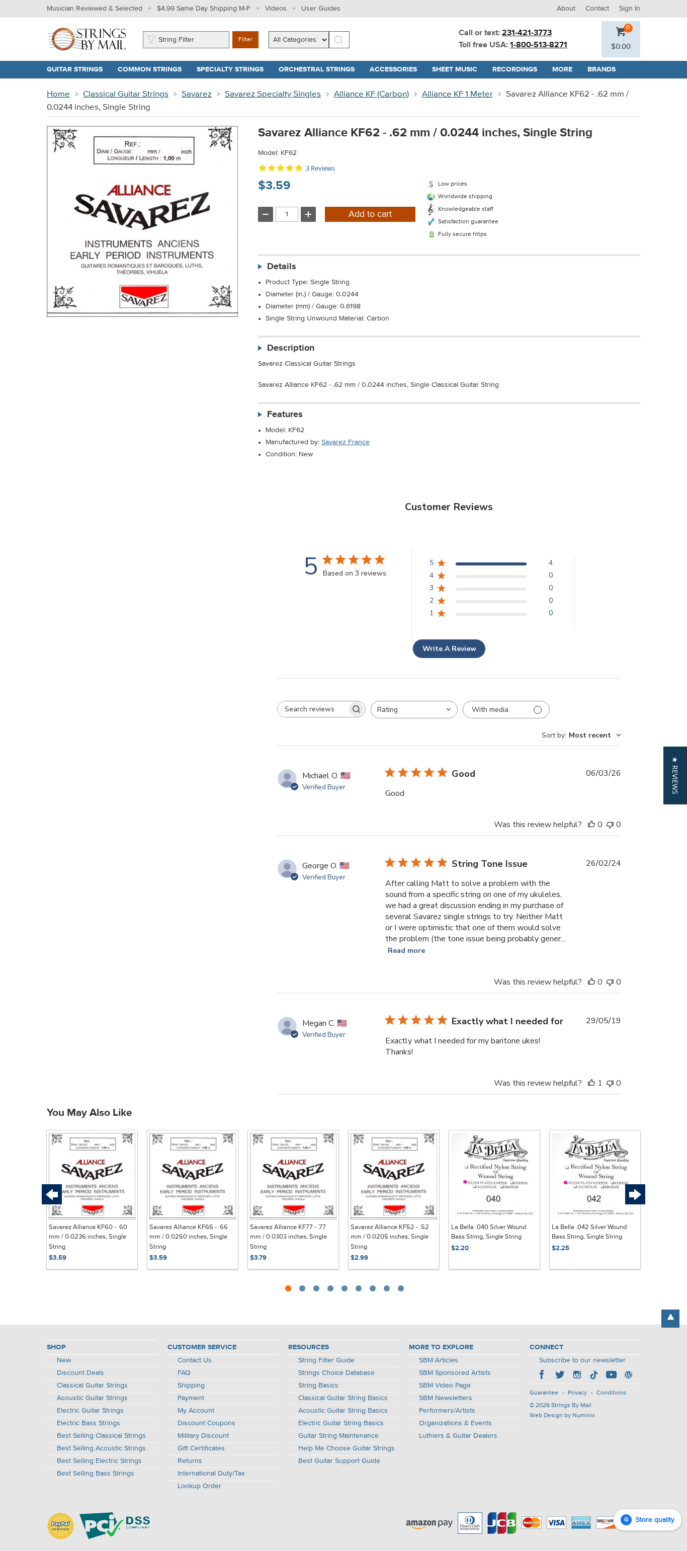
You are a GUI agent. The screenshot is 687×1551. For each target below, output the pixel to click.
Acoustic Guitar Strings (92, 1398)
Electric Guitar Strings (90, 1410)
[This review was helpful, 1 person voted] (591, 1083)
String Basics (318, 1385)
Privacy (577, 1393)
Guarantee (544, 1393)
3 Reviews (320, 168)
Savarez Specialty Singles (273, 94)
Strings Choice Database (336, 1372)
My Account (196, 1410)
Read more (406, 950)
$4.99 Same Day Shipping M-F (203, 8)
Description (290, 348)
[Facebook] (542, 1375)
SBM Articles (438, 1360)
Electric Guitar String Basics (341, 1423)
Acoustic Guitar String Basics (343, 1410)
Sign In (629, 8)
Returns (190, 1460)
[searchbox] (312, 709)
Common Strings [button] (153, 69)
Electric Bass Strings (88, 1423)
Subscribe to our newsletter (582, 1360)
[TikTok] (594, 1375)
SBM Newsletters (445, 1398)
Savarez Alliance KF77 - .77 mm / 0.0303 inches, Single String (288, 1237)
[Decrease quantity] (265, 214)
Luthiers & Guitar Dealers (458, 1435)
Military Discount (203, 1435)
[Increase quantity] (308, 214)
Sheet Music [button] (458, 69)
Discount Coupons (206, 1423)
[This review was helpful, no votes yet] (591, 824)
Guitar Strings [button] (78, 69)
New (64, 1360)
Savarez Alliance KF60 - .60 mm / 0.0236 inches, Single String (88, 1237)
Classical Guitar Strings (125, 94)
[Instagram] (576, 1375)
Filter (245, 40)
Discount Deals (80, 1372)
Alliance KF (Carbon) (371, 94)
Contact (597, 8)
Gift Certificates (201, 1448)
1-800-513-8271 (538, 45)
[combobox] (414, 709)
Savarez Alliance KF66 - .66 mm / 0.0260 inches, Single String (188, 1237)
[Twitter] (559, 1375)
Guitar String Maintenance (338, 1435)
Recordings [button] (518, 69)
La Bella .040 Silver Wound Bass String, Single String (488, 1232)
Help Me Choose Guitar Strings (346, 1448)
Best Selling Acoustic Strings (101, 1448)
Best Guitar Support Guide (339, 1460)
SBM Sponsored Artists (455, 1372)
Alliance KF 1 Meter (457, 94)
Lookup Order (199, 1486)
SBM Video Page (445, 1385)
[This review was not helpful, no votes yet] (610, 824)
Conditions (611, 1393)
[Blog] (628, 1375)
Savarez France (345, 442)
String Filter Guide (326, 1360)
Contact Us (195, 1360)
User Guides (320, 8)
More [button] (566, 69)
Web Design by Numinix (562, 1416)
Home (58, 94)
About (566, 8)
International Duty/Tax (211, 1473)
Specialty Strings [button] (234, 69)
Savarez (197, 94)
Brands (601, 69)
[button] (621, 47)
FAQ (184, 1372)
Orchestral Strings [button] (320, 69)
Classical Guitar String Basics (343, 1398)
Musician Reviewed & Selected (94, 8)
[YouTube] (611, 1375)
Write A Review (449, 649)
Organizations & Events (455, 1423)
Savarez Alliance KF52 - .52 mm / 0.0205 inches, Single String (390, 1237)
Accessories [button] (397, 69)
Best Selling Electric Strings (99, 1460)
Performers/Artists (447, 1410)
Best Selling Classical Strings (101, 1435)
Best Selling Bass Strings (95, 1473)
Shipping (191, 1385)
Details (281, 266)
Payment (191, 1398)
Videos (276, 8)
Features (285, 414)
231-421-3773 (527, 33)
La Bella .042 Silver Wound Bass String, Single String (589, 1232)
